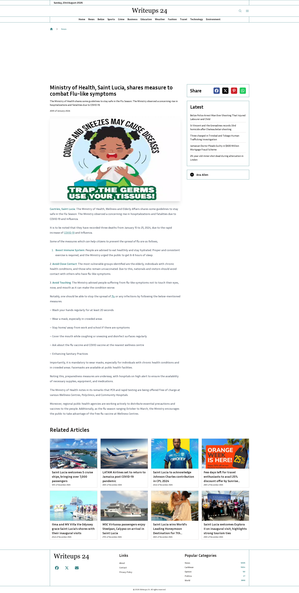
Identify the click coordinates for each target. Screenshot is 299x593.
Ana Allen (202, 174)
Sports (111, 19)
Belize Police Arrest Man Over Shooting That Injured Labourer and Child (218, 117)
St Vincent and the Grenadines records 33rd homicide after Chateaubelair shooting (213, 127)
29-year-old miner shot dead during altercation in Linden (216, 157)
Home (82, 19)
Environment (213, 19)
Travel (183, 19)
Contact (123, 567)
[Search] (240, 10)
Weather (160, 19)
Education (146, 19)
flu (113, 296)
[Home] (51, 29)
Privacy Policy (125, 572)
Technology (196, 19)
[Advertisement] (149, 57)
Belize (101, 19)
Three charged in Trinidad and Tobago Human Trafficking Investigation (214, 137)
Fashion (172, 19)
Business (133, 19)
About (122, 563)
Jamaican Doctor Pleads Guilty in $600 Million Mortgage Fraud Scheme (214, 147)
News (91, 19)
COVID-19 (69, 232)
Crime (121, 19)
